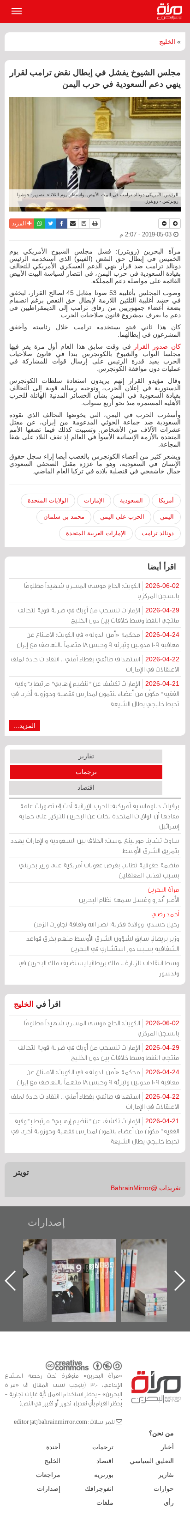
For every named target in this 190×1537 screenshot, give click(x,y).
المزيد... (25, 725)
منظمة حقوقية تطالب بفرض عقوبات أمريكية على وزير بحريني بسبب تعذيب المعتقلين (99, 870)
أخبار (167, 1447)
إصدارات (46, 1222)
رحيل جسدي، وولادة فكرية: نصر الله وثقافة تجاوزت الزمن (106, 919)
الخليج (167, 41)
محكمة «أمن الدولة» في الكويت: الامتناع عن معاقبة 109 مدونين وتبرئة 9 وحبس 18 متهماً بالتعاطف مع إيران (98, 639)
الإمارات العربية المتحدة (96, 533)
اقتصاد (86, 787)
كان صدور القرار (156, 346)
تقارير (86, 756)
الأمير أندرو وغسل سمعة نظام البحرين (129, 894)
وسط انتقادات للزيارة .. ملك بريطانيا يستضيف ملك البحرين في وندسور (98, 968)
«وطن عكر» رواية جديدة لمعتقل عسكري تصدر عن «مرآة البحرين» (60, 1265)
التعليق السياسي (152, 1460)
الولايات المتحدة (48, 500)
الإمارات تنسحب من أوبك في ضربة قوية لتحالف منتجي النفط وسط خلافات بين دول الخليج (98, 615)
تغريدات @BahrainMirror (146, 1188)
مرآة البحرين (171, 11)
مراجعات (48, 1474)
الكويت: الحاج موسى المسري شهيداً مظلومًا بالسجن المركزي (101, 590)
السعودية (131, 500)
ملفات (104, 1502)
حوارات (164, 1488)
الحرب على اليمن (122, 516)
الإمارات (94, 500)
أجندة (53, 1447)
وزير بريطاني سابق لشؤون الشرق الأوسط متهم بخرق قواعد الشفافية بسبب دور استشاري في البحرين (102, 943)
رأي (169, 1502)
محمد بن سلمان (63, 516)
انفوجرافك (99, 1488)
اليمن (167, 516)
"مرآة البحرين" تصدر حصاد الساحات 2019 (129, 1260)
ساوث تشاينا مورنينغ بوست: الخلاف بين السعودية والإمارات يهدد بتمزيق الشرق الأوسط (95, 845)
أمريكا (166, 500)
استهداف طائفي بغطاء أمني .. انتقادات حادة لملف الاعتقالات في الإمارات (95, 664)
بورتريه (103, 1474)
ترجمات (86, 771)
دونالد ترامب (158, 533)
